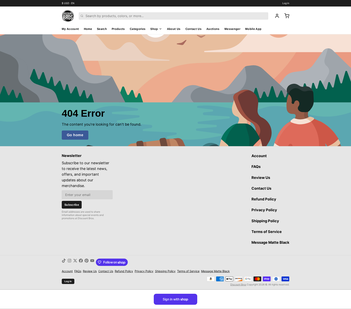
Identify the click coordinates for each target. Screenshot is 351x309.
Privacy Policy (264, 210)
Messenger (232, 28)
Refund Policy (263, 199)
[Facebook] (81, 262)
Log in (285, 3)
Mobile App (253, 28)
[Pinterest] (86, 262)
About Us (174, 28)
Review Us (260, 177)
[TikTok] (64, 262)
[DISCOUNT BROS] (68, 16)
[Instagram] (69, 262)
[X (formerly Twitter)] (75, 262)
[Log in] (275, 15)
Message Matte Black (270, 242)
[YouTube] (92, 262)
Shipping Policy (265, 221)
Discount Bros (238, 284)
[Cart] (285, 15)
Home (88, 28)
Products (118, 28)
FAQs (256, 166)
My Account (70, 28)
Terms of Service (266, 232)
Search (102, 28)
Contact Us (193, 28)
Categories (138, 28)
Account (259, 156)
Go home (75, 135)
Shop (154, 28)
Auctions (213, 28)
